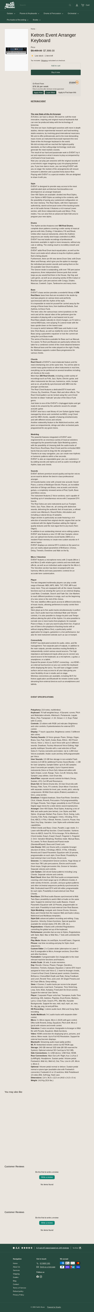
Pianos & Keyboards (28, 13)
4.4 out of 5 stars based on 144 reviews (52, 1248)
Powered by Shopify (54, 1307)
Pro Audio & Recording (17, 20)
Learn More (50, 93)
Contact (16, 1284)
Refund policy (18, 1291)
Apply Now (38, 93)
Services (16, 1270)
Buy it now (55, 72)
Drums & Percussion (52, 13)
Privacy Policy (18, 1295)
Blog (14, 1281)
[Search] (70, 5)
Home (33, 29)
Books (36, 20)
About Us (16, 1267)
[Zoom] (16, 50)
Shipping (44, 60)
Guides (15, 1277)
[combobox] (45, 5)
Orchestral (72, 13)
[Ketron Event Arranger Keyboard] (10, 1121)
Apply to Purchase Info (67, 92)
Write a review (47, 1177)
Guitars (10, 13)
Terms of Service (19, 1288)
